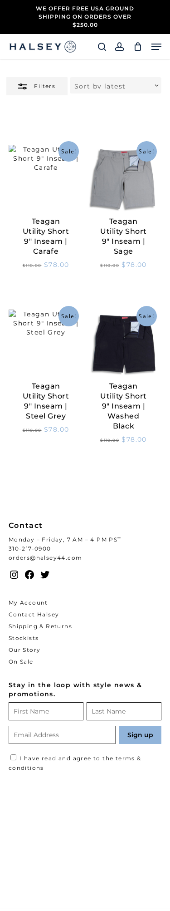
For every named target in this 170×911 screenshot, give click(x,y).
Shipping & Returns (40, 626)
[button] (156, 46)
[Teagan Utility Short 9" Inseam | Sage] (123, 179)
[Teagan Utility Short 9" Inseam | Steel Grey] (46, 344)
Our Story (25, 649)
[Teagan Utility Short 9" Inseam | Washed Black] (123, 344)
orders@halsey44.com (46, 557)
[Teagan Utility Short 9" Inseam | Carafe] (46, 179)
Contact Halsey (34, 614)
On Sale (21, 661)
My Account (28, 602)
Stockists (24, 638)
